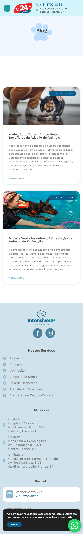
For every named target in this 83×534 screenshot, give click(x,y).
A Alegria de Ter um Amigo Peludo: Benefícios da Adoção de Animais (35, 136)
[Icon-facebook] (37, 333)
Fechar (14, 524)
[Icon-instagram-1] (50, 333)
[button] (7, 8)
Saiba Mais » (16, 178)
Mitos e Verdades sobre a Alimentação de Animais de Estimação (40, 239)
